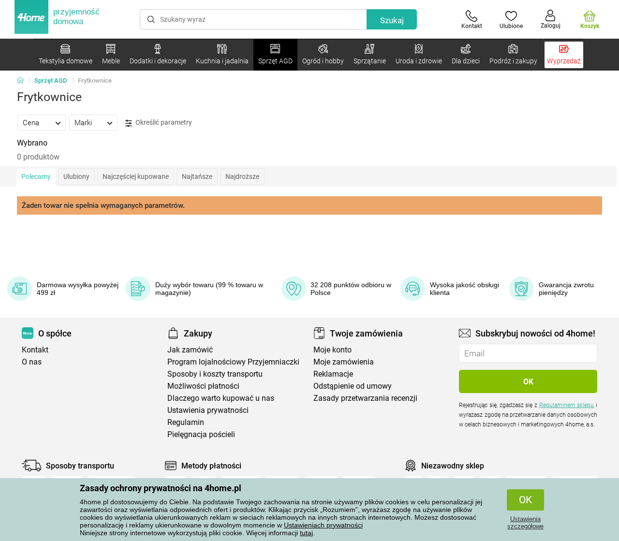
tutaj (306, 533)
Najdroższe (242, 176)
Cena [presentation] (31, 122)
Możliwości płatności (203, 386)
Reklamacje (333, 374)
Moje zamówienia (343, 362)
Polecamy (36, 176)
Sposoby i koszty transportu (215, 374)
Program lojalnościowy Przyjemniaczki (233, 362)
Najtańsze (197, 176)
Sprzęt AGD (50, 80)
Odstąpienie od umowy (352, 386)
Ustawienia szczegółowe (525, 522)
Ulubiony (76, 176)
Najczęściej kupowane (136, 176)
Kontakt (35, 349)
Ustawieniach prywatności (323, 525)
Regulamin (185, 422)
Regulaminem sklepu (566, 405)
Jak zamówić (190, 349)
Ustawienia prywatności (208, 410)
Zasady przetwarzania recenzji (365, 398)
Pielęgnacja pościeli (201, 434)
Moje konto (332, 349)
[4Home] (23, 80)
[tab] (41, 122)
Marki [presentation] (83, 122)
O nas (32, 362)
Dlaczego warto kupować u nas (220, 398)
